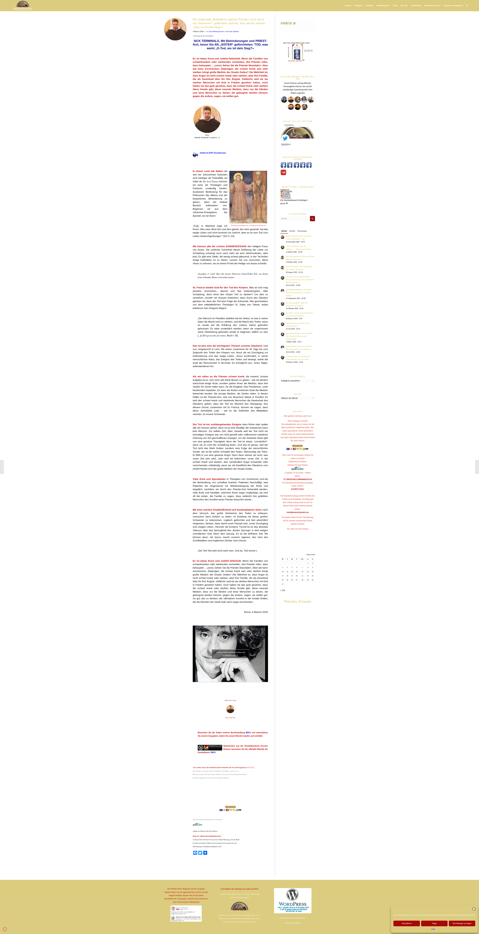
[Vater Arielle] (291, 109)
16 (312, 571)
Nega (434, 923)
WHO (248, 733)
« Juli (282, 590)
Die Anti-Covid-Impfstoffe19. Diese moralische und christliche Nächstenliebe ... (300, 279)
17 (283, 576)
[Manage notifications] (5, 929)
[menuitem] (348, 5)
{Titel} (433, 929)
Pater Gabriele (233, 31)
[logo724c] (23, 5)
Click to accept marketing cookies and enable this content (230, 653)
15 (308, 571)
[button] (474, 909)
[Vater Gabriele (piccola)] (175, 29)
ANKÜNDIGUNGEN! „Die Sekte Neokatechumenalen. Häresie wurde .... (298, 292)
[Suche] (467, 5)
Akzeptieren (407, 923)
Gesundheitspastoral (216, 31)
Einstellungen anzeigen (462, 923)
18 (287, 576)
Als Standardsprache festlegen (293, 200)
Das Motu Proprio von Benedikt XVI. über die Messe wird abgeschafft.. (299, 336)
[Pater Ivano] (284, 102)
